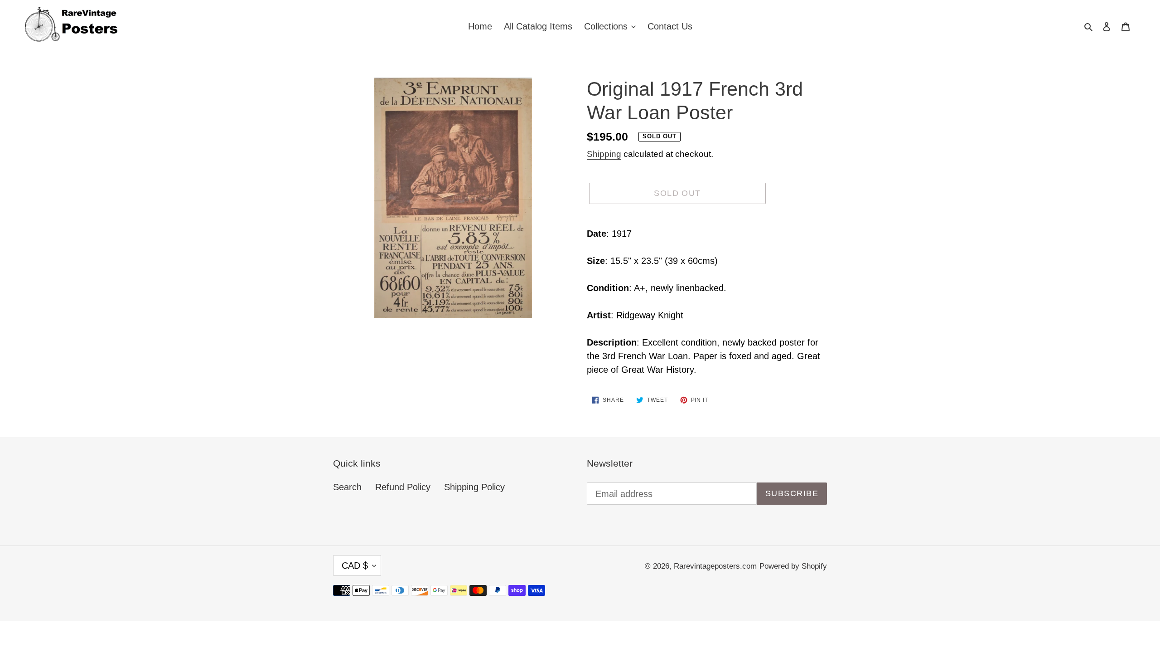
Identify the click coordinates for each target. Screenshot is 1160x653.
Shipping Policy (474, 487)
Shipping (604, 154)
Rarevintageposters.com (715, 566)
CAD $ (355, 565)
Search (347, 487)
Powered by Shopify (793, 566)
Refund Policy (402, 487)
